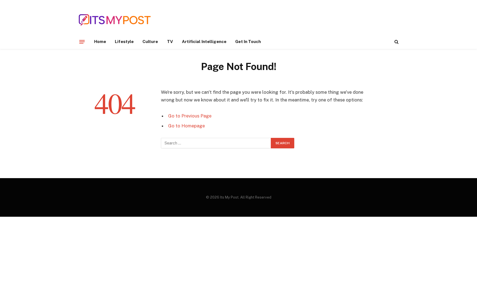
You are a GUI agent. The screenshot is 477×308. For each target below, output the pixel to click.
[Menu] (82, 41)
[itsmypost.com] (114, 20)
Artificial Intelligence (204, 41)
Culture (150, 41)
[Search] (396, 42)
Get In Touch (248, 41)
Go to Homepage (186, 125)
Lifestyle (124, 41)
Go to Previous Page (189, 116)
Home (100, 41)
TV (170, 41)
